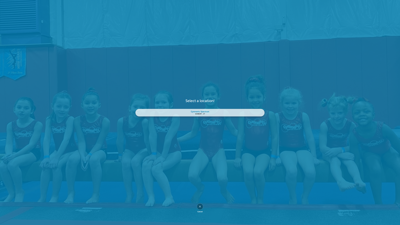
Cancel (200, 212)
